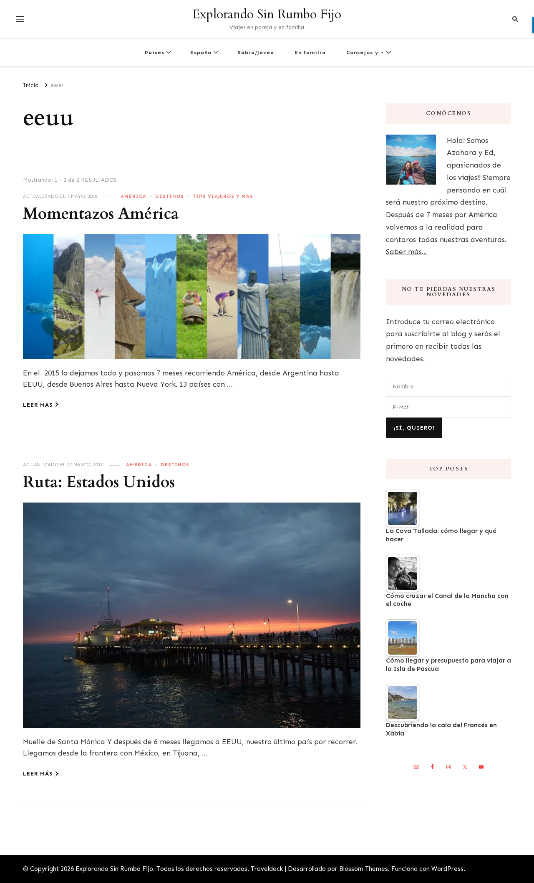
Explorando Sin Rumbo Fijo (266, 14)
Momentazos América (101, 214)
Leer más (38, 405)
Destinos (169, 196)
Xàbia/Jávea (255, 52)
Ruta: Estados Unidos (99, 482)
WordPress (447, 869)
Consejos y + (365, 52)
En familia (310, 52)
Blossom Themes (363, 869)
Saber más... (406, 252)
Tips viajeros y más (223, 196)
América (133, 196)
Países (154, 52)
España (201, 52)
